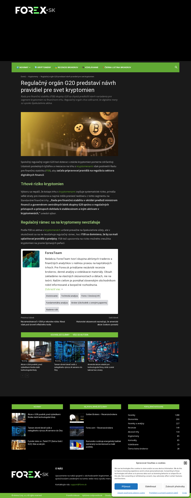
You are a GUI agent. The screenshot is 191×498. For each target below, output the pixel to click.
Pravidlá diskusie (73, 495)
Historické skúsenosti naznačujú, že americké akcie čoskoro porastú (97, 323)
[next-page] (27, 375)
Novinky (24, 361)
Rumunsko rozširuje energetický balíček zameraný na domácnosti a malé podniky (103, 444)
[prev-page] (22, 375)
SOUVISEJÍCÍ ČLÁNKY (60, 335)
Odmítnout (150, 486)
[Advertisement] (95, 41)
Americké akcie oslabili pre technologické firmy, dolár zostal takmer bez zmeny (101, 367)
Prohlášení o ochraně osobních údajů (163, 493)
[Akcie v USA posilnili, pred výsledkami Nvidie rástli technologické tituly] (36, 351)
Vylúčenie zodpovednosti (92, 495)
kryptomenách (52, 230)
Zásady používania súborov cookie (131, 493)
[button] (185, 463)
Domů (23, 76)
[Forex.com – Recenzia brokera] (77, 431)
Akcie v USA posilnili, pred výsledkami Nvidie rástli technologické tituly (31, 367)
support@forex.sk (79, 484)
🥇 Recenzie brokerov (66, 67)
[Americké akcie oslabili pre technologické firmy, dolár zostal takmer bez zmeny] (103, 351)
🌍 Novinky (22, 67)
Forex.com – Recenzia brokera (99, 428)
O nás (184, 493)
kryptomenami (85, 166)
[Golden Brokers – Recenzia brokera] (77, 418)
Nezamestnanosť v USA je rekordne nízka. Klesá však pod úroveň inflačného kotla (43, 323)
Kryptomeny (33, 76)
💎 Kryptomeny (43, 67)
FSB (48, 170)
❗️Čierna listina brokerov (116, 67)
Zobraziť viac (52, 289)
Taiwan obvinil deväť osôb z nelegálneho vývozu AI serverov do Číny (68, 367)
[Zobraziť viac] (62, 289)
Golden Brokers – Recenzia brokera (101, 414)
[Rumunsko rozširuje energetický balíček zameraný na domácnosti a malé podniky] (77, 445)
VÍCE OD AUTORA (80, 335)
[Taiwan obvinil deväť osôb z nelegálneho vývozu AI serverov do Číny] (69, 351)
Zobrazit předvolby (175, 486)
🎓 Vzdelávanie (90, 67)
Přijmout (126, 486)
